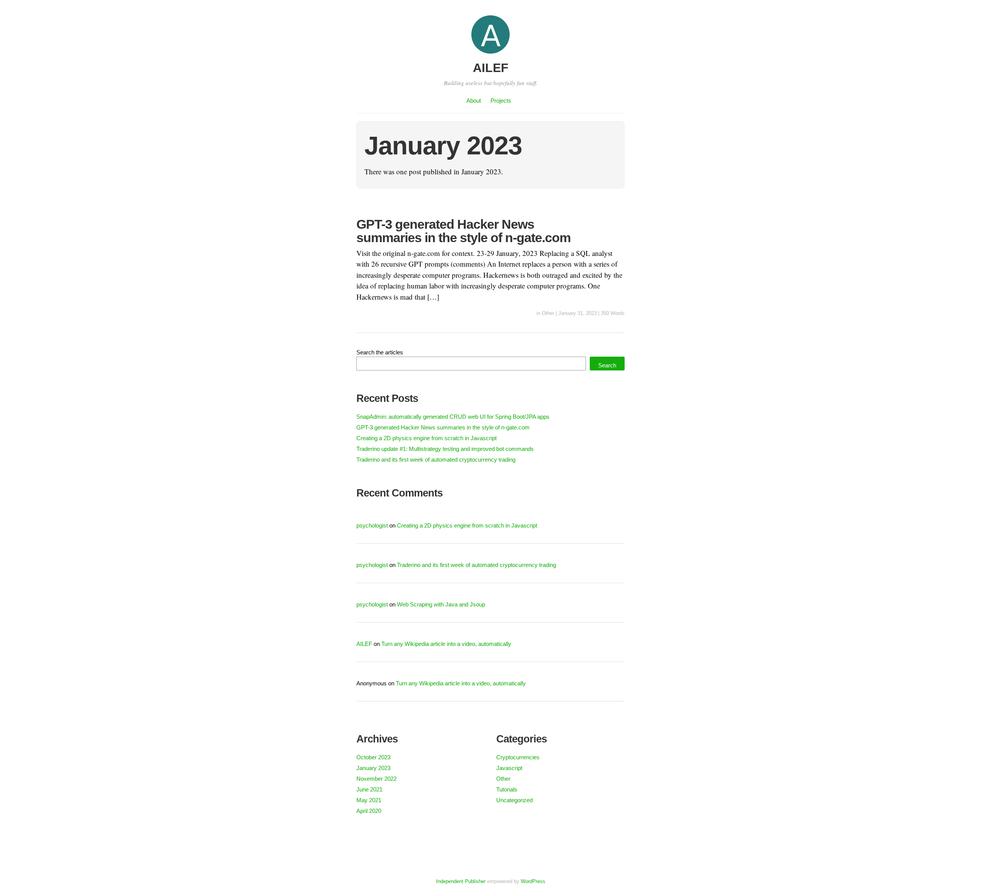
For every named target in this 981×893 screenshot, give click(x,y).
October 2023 (373, 757)
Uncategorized (514, 800)
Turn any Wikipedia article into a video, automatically (446, 644)
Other (548, 313)
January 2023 (373, 768)
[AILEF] (490, 54)
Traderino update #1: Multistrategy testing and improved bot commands (445, 449)
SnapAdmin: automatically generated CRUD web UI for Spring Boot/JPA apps (453, 416)
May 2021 (368, 800)
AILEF (491, 68)
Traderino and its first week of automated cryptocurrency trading (435, 459)
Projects (500, 100)
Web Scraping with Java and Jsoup (441, 604)
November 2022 (376, 778)
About (473, 100)
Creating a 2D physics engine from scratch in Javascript (426, 438)
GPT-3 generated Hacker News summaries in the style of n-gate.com (463, 230)
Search (607, 365)
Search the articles (379, 352)
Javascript (509, 768)
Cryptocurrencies (518, 757)
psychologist (372, 525)
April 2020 (368, 811)
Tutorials (506, 789)
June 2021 (369, 789)
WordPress (533, 881)
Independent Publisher (461, 881)
